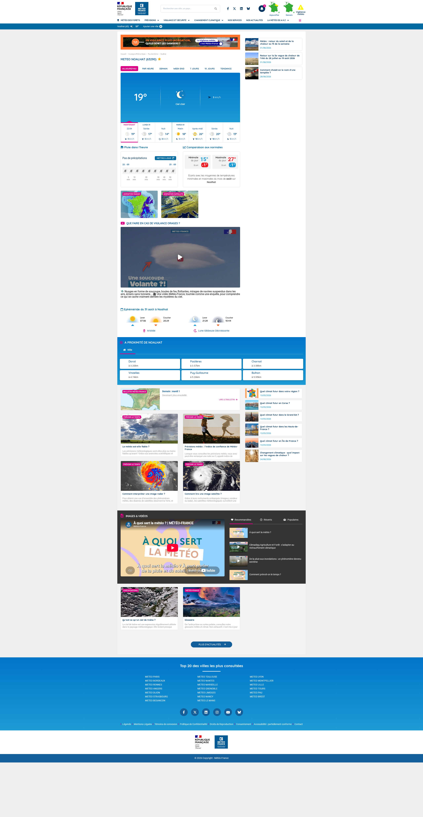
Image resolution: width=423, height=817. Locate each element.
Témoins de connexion (165, 724)
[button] (300, 20)
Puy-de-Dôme (153, 54)
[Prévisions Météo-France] (141, 8)
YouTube (228, 712)
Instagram (217, 712)
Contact (298, 724)
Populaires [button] (293, 519)
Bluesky (248, 8)
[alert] (301, 10)
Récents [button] (268, 519)
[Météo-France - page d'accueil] (221, 742)
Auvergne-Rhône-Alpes (136, 54)
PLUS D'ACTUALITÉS (210, 644)
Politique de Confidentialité (193, 724)
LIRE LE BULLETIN (227, 400)
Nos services (235, 20)
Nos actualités (254, 20)
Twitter (234, 8)
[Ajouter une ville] (160, 26)
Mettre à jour (164, 158)
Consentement (243, 724)
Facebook (228, 8)
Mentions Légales (143, 724)
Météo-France (221, 758)
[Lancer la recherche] (216, 8)
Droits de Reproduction (221, 724)
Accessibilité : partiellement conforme (273, 724)
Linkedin (241, 8)
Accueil (123, 54)
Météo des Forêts (130, 20)
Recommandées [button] (243, 519)
